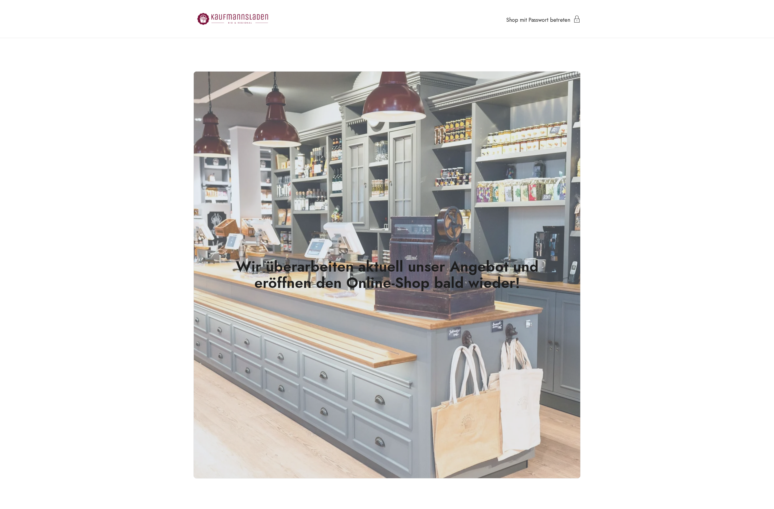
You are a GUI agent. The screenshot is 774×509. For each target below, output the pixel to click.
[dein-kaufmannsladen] (233, 19)
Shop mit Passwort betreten (538, 19)
